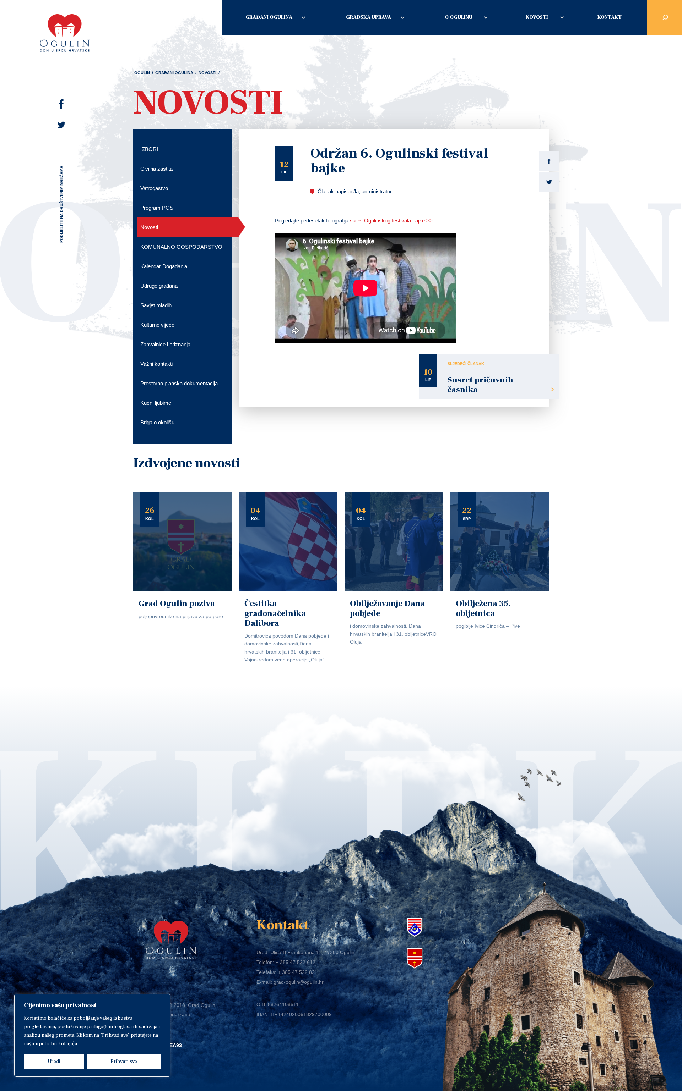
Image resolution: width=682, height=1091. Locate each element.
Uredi (54, 1061)
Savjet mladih (156, 305)
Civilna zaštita (156, 169)
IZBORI (149, 149)
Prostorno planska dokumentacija (179, 383)
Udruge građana (159, 286)
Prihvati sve (123, 1061)
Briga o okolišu (157, 422)
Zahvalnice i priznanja (165, 344)
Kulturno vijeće (157, 325)
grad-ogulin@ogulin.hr (299, 982)
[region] (92, 1035)
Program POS (156, 208)
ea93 (175, 1045)
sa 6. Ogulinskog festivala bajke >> (391, 220)
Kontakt (609, 17)
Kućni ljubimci (156, 403)
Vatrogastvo (154, 188)
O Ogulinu (458, 17)
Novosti (537, 17)
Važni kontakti (156, 364)
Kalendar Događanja (163, 266)
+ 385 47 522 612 (295, 962)
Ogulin (142, 73)
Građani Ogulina (268, 17)
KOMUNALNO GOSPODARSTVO (181, 247)
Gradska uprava (368, 17)
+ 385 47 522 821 (298, 972)
